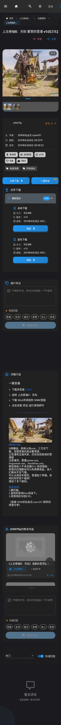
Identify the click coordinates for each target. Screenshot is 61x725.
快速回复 (50, 656)
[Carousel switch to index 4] (33, 98)
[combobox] (20, 654)
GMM (28, 389)
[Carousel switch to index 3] (27, 98)
